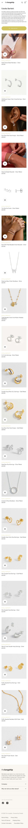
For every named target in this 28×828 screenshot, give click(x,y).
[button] (2, 2)
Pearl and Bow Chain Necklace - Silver (12, 281)
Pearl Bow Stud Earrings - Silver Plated (12, 464)
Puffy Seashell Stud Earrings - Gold (11, 682)
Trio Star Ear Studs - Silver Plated (10, 208)
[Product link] (14, 51)
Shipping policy (16, 820)
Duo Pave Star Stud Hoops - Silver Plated (12, 135)
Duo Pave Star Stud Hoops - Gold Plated (12, 428)
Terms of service (6, 820)
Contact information (7, 823)
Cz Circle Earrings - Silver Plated (10, 355)
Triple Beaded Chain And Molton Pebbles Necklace (12, 318)
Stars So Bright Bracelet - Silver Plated (12, 172)
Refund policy (5, 817)
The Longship (9, 813)
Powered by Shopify (18, 813)
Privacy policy (14, 817)
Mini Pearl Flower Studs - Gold (10, 755)
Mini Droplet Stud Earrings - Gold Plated (12, 573)
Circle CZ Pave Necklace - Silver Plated (12, 501)
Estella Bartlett (6, 60)
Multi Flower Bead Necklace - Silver (11, 62)
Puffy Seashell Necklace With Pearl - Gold (13, 719)
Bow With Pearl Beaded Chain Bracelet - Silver (14, 244)
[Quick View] (5, 54)
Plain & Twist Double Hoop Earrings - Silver (13, 646)
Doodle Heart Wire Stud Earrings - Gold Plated (14, 537)
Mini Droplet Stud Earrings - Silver (10, 610)
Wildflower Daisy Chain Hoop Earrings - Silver (14, 99)
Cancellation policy (18, 823)
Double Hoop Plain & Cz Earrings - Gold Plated (14, 391)
